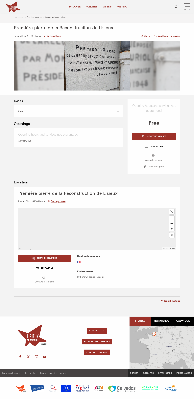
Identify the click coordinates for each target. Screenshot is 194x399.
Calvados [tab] (183, 321)
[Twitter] (28, 356)
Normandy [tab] (161, 321)
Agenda (122, 6)
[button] (175, 6)
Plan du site (30, 373)
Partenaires (184, 373)
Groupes (148, 373)
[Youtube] (44, 356)
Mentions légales (10, 373)
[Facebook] (20, 356)
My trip (107, 6)
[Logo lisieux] (32, 335)
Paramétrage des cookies (52, 373)
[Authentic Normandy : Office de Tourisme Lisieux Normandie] (13, 6)
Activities (91, 6)
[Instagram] (36, 356)
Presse (134, 373)
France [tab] (140, 321)
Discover (75, 6)
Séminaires (165, 373)
